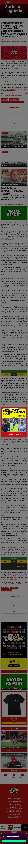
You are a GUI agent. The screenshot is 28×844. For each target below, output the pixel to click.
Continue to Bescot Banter (14, 434)
